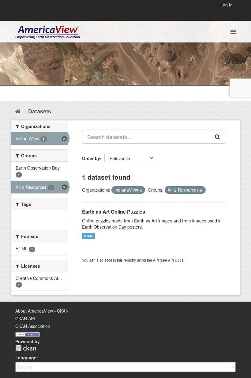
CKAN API (25, 318)
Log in (226, 5)
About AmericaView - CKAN (42, 311)
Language (25, 357)
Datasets (39, 111)
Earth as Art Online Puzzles (113, 211)
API (156, 259)
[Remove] (140, 190)
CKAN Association (32, 326)
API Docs (175, 259)
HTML (88, 235)
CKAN (25, 348)
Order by (91, 158)
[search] (218, 137)
